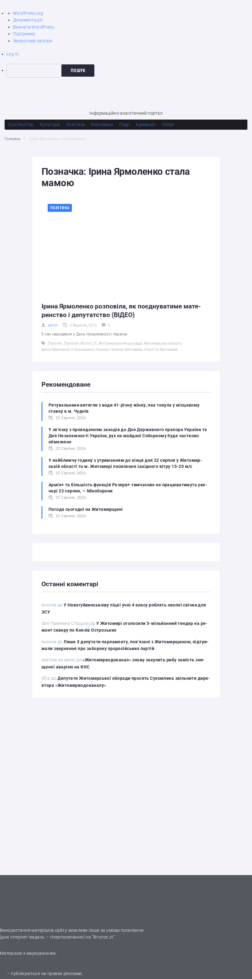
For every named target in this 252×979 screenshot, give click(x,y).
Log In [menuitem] (12, 54)
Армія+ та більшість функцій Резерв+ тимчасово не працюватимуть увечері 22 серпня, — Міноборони (128, 487)
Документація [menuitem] (27, 19)
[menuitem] (129, 70)
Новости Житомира (160, 349)
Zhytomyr (71, 343)
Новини (102, 349)
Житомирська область (163, 343)
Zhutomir (55, 343)
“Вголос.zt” (103, 937)
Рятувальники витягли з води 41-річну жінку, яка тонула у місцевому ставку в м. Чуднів (124, 408)
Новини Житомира (126, 349)
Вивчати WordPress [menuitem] (33, 27)
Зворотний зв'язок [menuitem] (32, 40)
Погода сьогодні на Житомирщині (86, 509)
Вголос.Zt (89, 343)
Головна (12, 139)
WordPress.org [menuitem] (28, 13)
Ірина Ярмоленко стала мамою (67, 349)
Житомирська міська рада (120, 343)
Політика (59, 207)
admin (53, 325)
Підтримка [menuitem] (24, 33)
